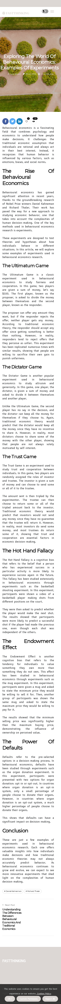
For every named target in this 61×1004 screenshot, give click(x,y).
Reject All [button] (50, 999)
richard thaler (33, 891)
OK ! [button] (10, 999)
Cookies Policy (43, 993)
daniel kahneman (14, 891)
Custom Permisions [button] (29, 999)
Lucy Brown (15, 74)
